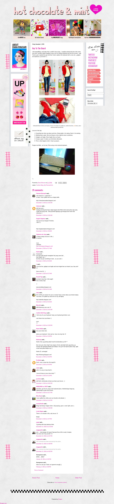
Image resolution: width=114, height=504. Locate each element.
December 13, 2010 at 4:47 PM (44, 436)
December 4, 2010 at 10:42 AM (44, 309)
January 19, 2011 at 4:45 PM (43, 459)
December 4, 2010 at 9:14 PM (44, 375)
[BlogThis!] (61, 183)
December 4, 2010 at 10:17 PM (44, 392)
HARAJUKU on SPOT (42, 386)
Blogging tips (3, 503)
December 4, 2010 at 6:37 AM (44, 273)
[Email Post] (56, 182)
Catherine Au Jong (41, 234)
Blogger (60, 499)
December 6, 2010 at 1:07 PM (44, 419)
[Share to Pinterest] (66, 183)
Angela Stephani (40, 218)
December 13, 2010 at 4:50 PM (44, 451)
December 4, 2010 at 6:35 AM (44, 261)
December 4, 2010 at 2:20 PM (44, 336)
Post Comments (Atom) (61, 482)
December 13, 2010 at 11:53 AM (44, 426)
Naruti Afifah (39, 328)
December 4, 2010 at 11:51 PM (44, 400)
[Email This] (59, 183)
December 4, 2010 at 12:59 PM (44, 325)
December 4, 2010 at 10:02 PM (44, 383)
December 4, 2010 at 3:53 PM (44, 357)
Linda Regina (40, 411)
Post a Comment (38, 470)
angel (37, 422)
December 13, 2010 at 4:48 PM (44, 443)
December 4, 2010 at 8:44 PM (44, 364)
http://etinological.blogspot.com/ (44, 246)
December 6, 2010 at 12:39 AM (44, 408)
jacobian (38, 379)
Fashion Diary (39, 185)
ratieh (37, 368)
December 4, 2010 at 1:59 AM (44, 231)
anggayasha (39, 430)
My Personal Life (48, 185)
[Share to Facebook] (64, 183)
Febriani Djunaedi (41, 193)
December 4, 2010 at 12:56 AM (44, 215)
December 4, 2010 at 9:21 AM (44, 289)
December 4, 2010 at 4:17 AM (44, 248)
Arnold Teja (39, 277)
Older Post (78, 478)
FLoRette (38, 360)
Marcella (38, 305)
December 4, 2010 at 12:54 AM (44, 202)
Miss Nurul (39, 396)
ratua (37, 292)
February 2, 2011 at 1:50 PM (43, 466)
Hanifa (38, 251)
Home (57, 478)
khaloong (38, 339)
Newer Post (36, 478)
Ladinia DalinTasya (41, 313)
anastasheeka (40, 403)
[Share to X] (62, 183)
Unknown (38, 206)
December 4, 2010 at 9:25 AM (44, 302)
